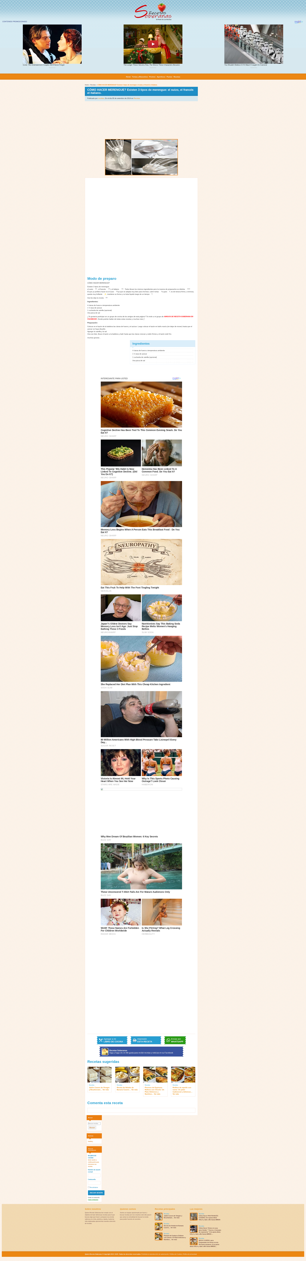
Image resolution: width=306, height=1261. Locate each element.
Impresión (144, 1040)
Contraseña (92, 1179)
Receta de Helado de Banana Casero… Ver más (127, 1089)
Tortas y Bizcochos (140, 77)
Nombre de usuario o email (94, 1171)
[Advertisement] (141, 120)
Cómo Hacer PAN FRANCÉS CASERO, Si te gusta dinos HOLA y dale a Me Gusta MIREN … (205, 1219)
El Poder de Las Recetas (163, 19)
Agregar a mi (113, 1040)
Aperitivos (161, 77)
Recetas (177, 77)
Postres (152, 77)
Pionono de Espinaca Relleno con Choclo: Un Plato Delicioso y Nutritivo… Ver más (154, 1091)
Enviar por (177, 1040)
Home (128, 77)
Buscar (92, 1128)
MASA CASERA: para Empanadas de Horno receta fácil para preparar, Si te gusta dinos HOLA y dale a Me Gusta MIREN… (204, 1243)
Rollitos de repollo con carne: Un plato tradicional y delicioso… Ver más (182, 1091)
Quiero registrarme (93, 1199)
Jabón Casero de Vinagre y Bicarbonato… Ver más (99, 1089)
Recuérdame (94, 1187)
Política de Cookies (175, 1254)
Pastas (169, 77)
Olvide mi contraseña (93, 1197)
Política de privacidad (189, 1254)
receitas (101, 98)
